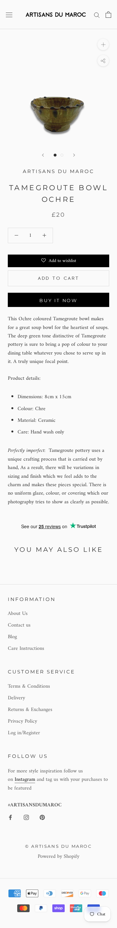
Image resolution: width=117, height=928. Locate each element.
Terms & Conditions (29, 686)
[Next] (74, 155)
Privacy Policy (22, 721)
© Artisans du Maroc (58, 846)
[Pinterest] (42, 817)
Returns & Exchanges (30, 710)
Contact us (19, 625)
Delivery (16, 698)
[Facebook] (10, 817)
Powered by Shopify (58, 856)
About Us (18, 613)
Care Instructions (26, 648)
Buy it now (58, 300)
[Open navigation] (9, 14)
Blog (12, 637)
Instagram (25, 779)
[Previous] (43, 155)
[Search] (97, 14)
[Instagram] (26, 817)
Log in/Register (24, 733)
